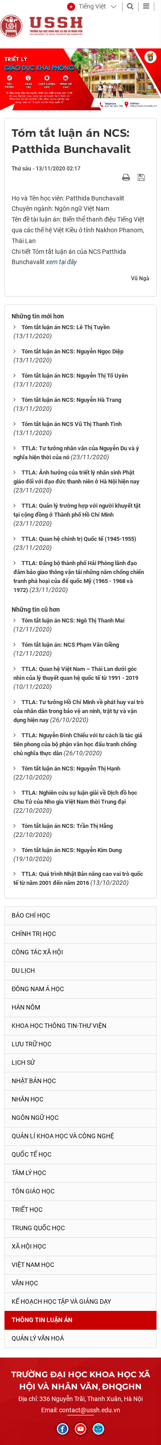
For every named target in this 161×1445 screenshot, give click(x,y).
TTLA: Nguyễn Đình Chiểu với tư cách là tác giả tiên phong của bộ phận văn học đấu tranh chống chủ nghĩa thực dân (77, 744)
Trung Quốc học (38, 1228)
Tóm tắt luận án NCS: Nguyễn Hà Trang (71, 399)
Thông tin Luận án (42, 1319)
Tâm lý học (29, 1172)
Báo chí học (31, 915)
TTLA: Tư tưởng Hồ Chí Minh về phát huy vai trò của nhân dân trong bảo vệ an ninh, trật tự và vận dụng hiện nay (78, 711)
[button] (86, 6)
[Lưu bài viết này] (142, 177)
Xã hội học (29, 1246)
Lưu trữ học (31, 1044)
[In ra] (127, 177)
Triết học (27, 1209)
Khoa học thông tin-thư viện (59, 1025)
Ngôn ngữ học (35, 1117)
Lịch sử (23, 1062)
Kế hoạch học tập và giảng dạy (61, 1301)
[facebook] (63, 1429)
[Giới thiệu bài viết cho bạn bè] (115, 177)
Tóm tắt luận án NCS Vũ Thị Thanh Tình (71, 424)
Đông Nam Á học (38, 988)
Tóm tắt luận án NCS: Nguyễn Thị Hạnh (70, 768)
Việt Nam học (33, 1264)
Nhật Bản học (34, 1080)
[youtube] (80, 1429)
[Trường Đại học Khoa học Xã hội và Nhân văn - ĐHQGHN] (11, 25)
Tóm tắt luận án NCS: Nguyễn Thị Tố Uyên (74, 375)
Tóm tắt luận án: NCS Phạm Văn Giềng (70, 644)
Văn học (25, 1283)
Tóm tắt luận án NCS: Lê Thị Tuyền (65, 327)
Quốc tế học (31, 1154)
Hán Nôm (26, 1007)
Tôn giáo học (33, 1191)
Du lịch (23, 970)
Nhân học (27, 1099)
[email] (98, 1429)
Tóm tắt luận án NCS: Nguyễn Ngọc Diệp (72, 351)
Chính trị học (34, 933)
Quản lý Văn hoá (38, 1338)
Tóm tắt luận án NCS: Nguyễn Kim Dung (71, 850)
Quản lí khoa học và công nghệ (63, 1136)
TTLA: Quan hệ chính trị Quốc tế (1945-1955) (78, 538)
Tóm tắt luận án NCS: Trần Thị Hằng (67, 826)
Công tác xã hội (37, 952)
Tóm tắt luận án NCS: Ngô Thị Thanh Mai (72, 620)
